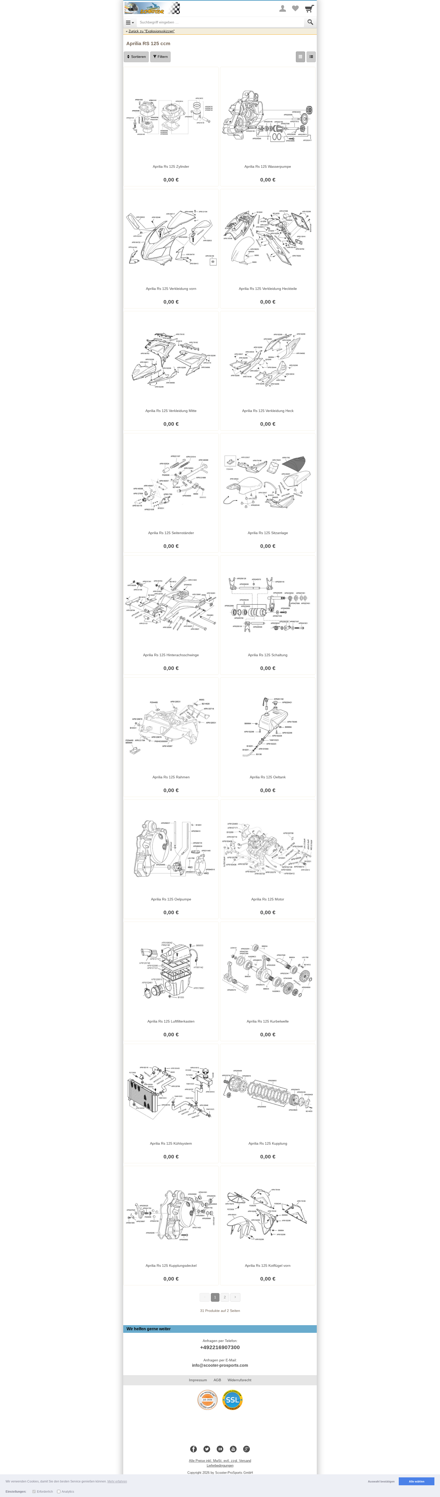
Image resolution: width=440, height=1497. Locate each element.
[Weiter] (235, 1297)
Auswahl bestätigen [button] (381, 1481)
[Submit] (310, 22)
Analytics (68, 1491)
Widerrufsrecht (239, 1380)
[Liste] (311, 56)
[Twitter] (206, 1449)
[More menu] (282, 8)
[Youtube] (233, 1449)
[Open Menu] (130, 22)
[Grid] (300, 56)
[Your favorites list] (295, 8)
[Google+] (246, 1449)
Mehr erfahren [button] (117, 1481)
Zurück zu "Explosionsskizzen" (152, 31)
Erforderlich (45, 1491)
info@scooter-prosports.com (220, 1365)
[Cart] (309, 8)
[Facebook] (193, 1449)
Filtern (162, 57)
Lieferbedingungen (220, 1465)
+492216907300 (220, 1347)
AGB (217, 1380)
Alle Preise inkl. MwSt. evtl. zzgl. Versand (220, 1461)
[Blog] (220, 1449)
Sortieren (138, 57)
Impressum (198, 1380)
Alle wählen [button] (416, 1481)
